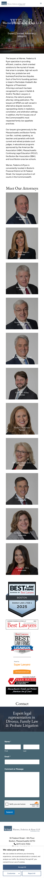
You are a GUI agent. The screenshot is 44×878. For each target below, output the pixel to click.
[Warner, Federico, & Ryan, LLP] (13, 3)
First (6, 751)
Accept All (22, 867)
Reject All (31, 873)
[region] (22, 862)
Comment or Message (14, 769)
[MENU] (41, 3)
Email (8, 756)
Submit (9, 812)
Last (24, 751)
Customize (11, 873)
